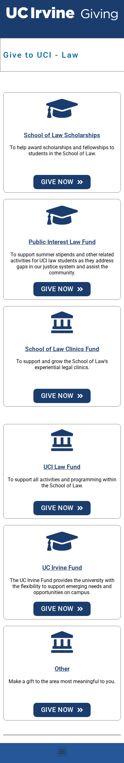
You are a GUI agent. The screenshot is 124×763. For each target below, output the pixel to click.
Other (62, 668)
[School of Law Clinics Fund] (62, 322)
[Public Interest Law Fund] (62, 215)
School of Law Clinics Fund (62, 349)
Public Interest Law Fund (62, 242)
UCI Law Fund (62, 467)
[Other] (62, 642)
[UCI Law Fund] (62, 440)
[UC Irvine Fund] (62, 541)
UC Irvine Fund (62, 567)
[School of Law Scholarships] (62, 108)
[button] (62, 751)
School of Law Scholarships (62, 135)
